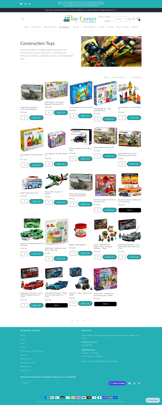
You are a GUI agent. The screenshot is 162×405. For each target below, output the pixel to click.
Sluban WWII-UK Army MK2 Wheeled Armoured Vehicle (127, 154)
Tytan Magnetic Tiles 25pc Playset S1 (31, 155)
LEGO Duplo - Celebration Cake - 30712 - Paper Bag (56, 249)
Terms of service (92, 401)
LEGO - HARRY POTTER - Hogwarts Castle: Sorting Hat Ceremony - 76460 (103, 246)
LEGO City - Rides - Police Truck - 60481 (80, 294)
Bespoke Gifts (25, 366)
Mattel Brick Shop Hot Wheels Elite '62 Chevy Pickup (129, 200)
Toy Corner (46, 401)
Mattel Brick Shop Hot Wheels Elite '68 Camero (32, 244)
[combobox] (121, 19)
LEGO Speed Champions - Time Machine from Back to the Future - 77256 (129, 246)
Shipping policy (105, 401)
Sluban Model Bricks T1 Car (29, 193)
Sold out (129, 210)
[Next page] (90, 320)
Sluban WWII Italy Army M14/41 (104, 147)
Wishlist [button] (135, 27)
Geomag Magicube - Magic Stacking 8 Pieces (102, 109)
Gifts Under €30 (26, 359)
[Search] (126, 19)
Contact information (118, 401)
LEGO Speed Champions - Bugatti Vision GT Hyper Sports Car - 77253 (56, 295)
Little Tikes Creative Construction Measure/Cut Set (105, 200)
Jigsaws (23, 355)
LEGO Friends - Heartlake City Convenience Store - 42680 (104, 294)
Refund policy (69, 401)
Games (23, 347)
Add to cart (36, 118)
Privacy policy (80, 401)
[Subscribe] (57, 383)
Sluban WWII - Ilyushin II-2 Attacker (54, 193)
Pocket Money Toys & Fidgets (31, 351)
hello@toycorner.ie (89, 342)
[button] (22, 19)
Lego (22, 339)
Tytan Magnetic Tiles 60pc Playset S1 (56, 154)
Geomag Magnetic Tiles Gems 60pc (81, 107)
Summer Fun (25, 370)
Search (23, 335)
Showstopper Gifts (27, 363)
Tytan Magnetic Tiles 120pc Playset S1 (129, 108)
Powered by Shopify (57, 401)
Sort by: (107, 77)
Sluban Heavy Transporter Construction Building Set (28, 108)
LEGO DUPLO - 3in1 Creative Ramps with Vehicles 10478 (54, 103)
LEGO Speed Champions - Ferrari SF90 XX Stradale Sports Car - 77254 (31, 295)
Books (22, 343)
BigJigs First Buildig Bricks (77, 245)
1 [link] (72, 321)
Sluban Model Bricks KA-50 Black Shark (80, 149)
